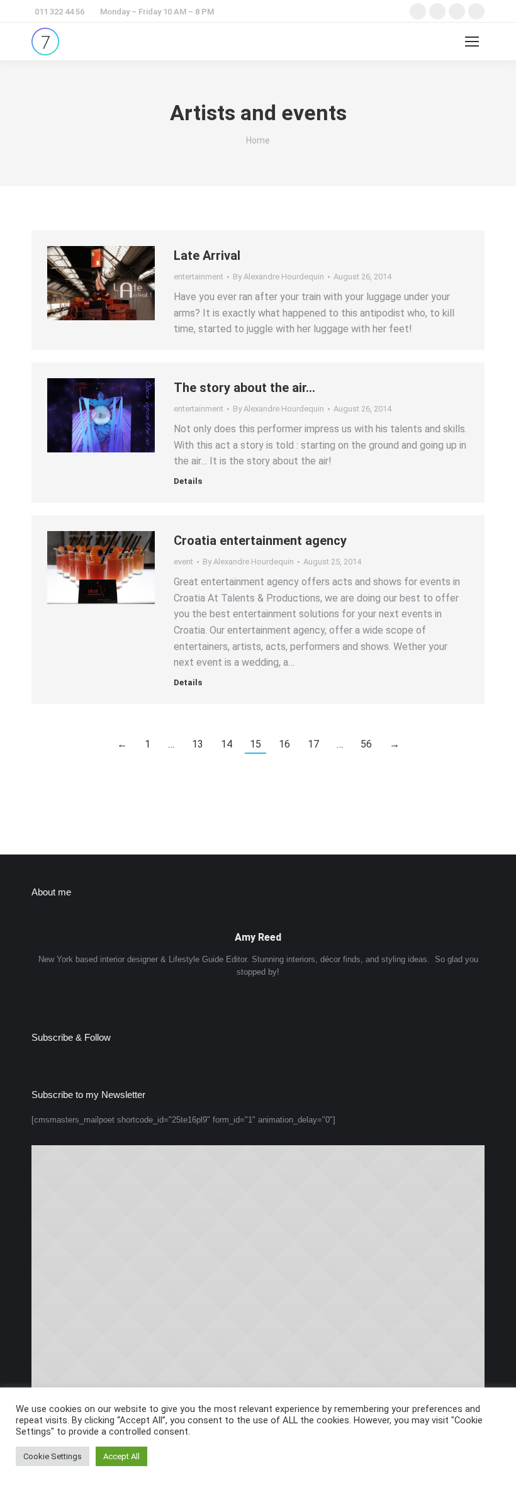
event (183, 561)
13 (197, 744)
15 (255, 744)
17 (313, 744)
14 (226, 744)
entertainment (198, 276)
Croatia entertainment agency (260, 540)
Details (188, 481)
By (278, 276)
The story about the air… (244, 387)
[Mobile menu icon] (472, 41)
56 (366, 744)
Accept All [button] (121, 1456)
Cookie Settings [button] (52, 1456)
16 (284, 744)
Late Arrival (207, 255)
